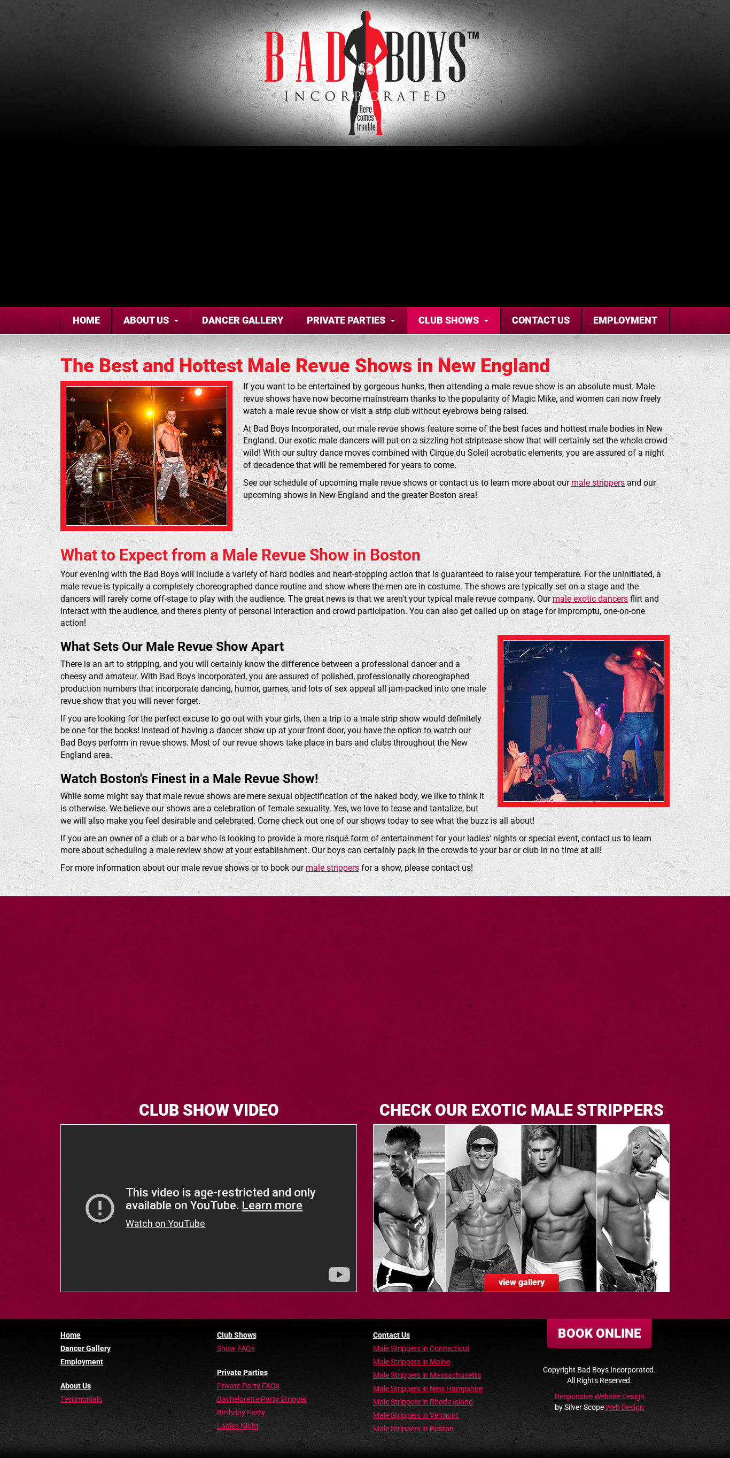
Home (86, 320)
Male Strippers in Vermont (416, 1415)
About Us (146, 320)
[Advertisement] (365, 226)
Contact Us (541, 320)
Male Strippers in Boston (413, 1428)
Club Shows (448, 320)
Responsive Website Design (599, 1396)
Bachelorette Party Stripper (262, 1399)
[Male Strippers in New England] (365, 73)
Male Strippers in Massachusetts (427, 1375)
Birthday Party (241, 1412)
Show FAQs (236, 1348)
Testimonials (81, 1399)
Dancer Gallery (242, 320)
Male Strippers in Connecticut (421, 1348)
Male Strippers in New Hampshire (428, 1388)
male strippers (598, 483)
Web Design (624, 1407)
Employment (625, 320)
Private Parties (346, 320)
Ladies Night (238, 1426)
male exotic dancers (590, 599)
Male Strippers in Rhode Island (423, 1402)
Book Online (599, 1333)
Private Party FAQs (248, 1386)
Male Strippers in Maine (411, 1361)
